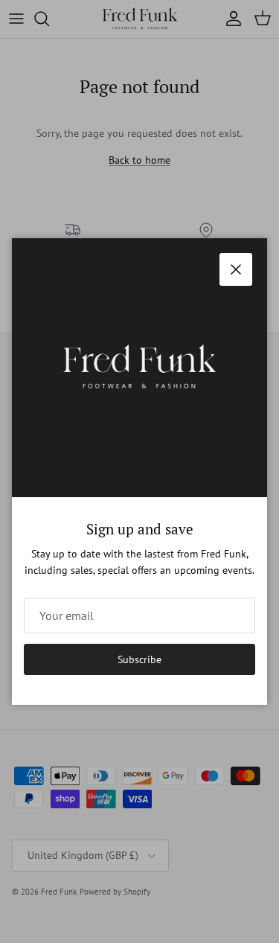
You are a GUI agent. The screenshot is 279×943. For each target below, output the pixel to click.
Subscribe (139, 659)
